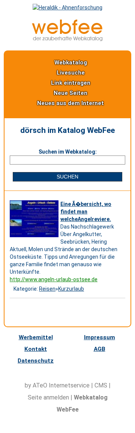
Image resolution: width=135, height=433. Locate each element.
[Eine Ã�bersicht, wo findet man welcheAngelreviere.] (35, 237)
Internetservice (69, 385)
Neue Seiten (70, 93)
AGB (99, 349)
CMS (100, 385)
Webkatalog (70, 62)
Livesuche (71, 72)
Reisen (47, 289)
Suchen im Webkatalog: (68, 152)
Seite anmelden (48, 397)
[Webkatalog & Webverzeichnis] (67, 39)
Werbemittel (36, 337)
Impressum (99, 337)
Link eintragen (70, 82)
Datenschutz (36, 360)
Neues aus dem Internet (70, 103)
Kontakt (35, 349)
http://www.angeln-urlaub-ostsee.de (54, 279)
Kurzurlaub (71, 289)
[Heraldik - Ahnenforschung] (67, 8)
